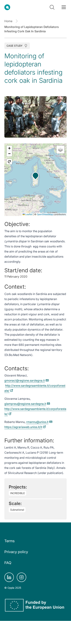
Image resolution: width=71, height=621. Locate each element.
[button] (35, 175)
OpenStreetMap (45, 214)
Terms (9, 541)
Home (8, 21)
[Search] (52, 7)
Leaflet (28, 214)
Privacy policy (16, 552)
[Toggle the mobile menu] (64, 7)
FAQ (7, 563)
